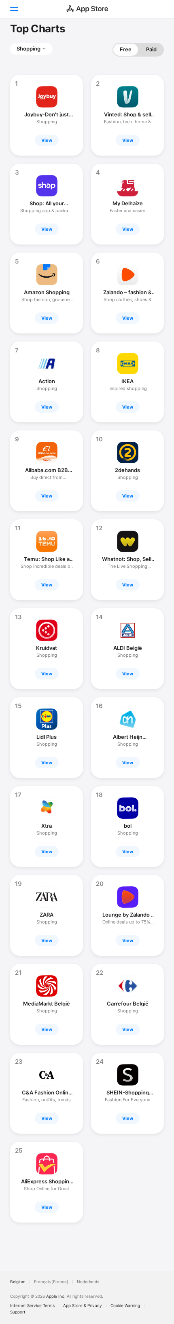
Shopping (28, 48)
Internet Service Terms (32, 1305)
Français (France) (51, 1282)
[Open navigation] (14, 9)
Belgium (17, 1282)
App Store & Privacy (82, 1305)
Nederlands (88, 1282)
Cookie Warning (125, 1305)
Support (17, 1312)
